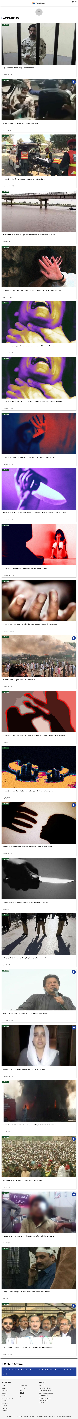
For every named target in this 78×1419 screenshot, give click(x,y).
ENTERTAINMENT (7, 1398)
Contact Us (52, 1416)
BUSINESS (5, 1403)
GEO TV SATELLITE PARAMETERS (45, 1399)
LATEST (4, 1388)
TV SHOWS (23, 1385)
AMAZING (5, 1408)
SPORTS (4, 1395)
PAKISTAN (5, 1390)
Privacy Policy (66, 1416)
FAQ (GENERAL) (44, 1395)
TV (21, 1397)
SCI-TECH (4, 1411)
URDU (22, 1390)
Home (3, 1385)
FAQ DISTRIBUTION (45, 1390)
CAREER (41, 1403)
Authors (58, 1416)
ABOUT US (42, 1385)
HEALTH (4, 1406)
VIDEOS (22, 1388)
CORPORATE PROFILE (46, 1393)
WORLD (4, 1393)
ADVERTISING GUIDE (45, 1388)
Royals (4, 1400)
